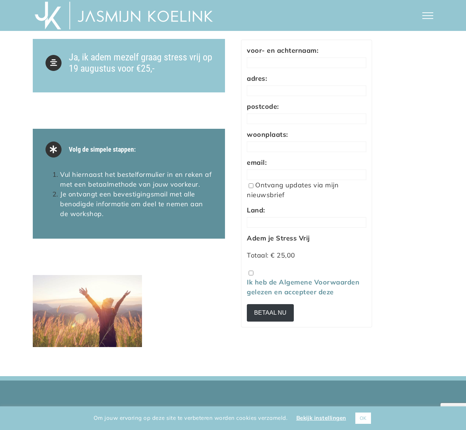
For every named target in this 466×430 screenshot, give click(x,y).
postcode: (263, 106)
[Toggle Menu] (428, 15)
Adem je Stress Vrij (278, 238)
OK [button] (363, 418)
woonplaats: (267, 134)
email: (256, 162)
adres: (257, 78)
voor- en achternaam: (282, 50)
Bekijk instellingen (321, 417)
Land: (256, 210)
